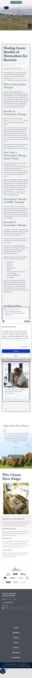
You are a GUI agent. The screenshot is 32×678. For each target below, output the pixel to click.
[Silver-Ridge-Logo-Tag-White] (16, 608)
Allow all (16, 351)
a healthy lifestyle (20, 165)
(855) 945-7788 (10, 599)
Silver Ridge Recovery (11, 664)
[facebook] (3, 606)
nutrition (15, 191)
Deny (16, 355)
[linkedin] (7, 606)
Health (23, 64)
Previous (7, 409)
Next (26, 409)
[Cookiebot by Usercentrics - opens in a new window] (23, 321)
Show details (23, 346)
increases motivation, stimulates (16, 120)
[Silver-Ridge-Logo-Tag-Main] (6, 7)
